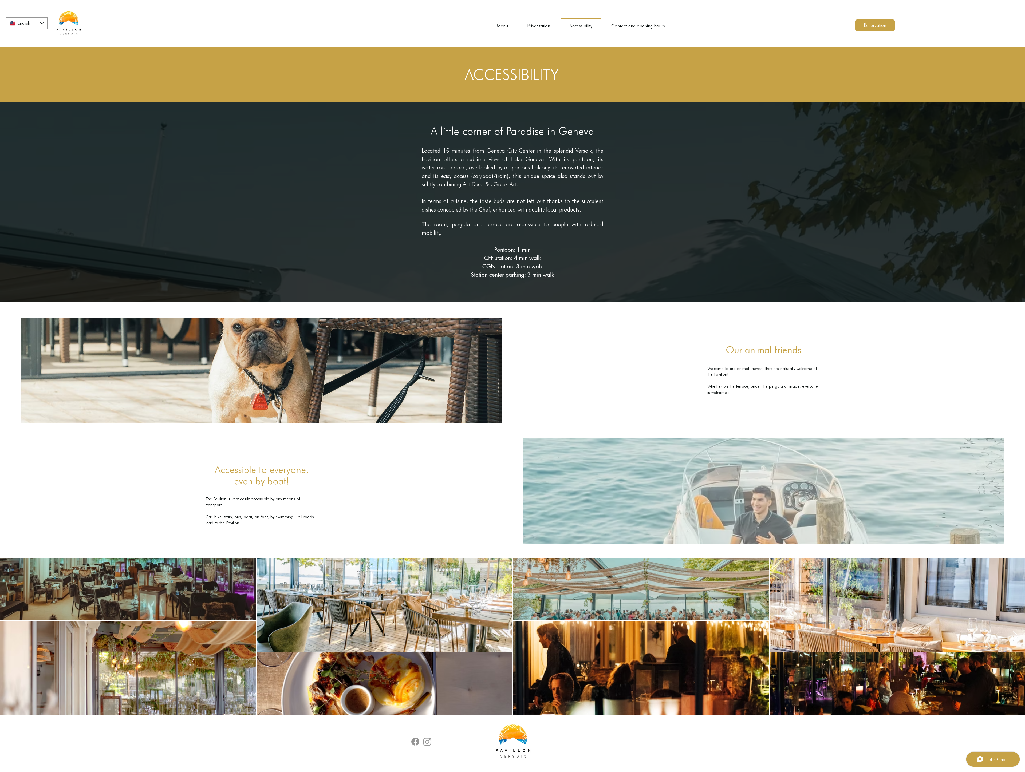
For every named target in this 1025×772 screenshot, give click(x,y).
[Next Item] (1016, 636)
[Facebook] (415, 741)
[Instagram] (427, 741)
